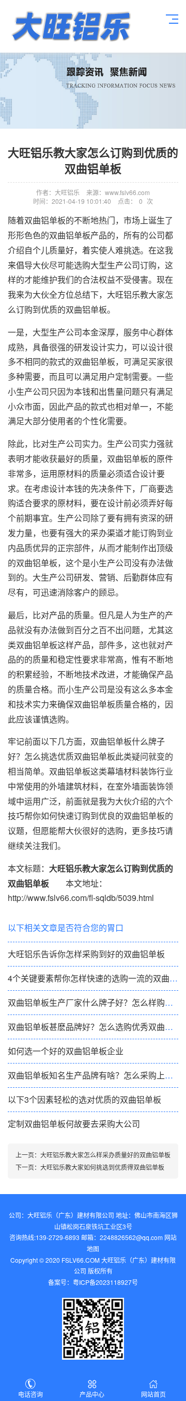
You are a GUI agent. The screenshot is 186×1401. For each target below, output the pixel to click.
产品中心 (92, 1394)
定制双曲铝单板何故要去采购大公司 (74, 1124)
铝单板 (70, 26)
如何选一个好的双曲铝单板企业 (65, 1051)
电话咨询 (30, 1394)
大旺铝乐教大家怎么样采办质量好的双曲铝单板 (105, 1154)
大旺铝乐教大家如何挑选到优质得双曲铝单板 (102, 1167)
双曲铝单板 (127, 458)
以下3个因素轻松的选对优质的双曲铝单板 (84, 1099)
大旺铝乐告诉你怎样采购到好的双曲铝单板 (86, 954)
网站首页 (153, 1394)
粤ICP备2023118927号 (105, 1282)
